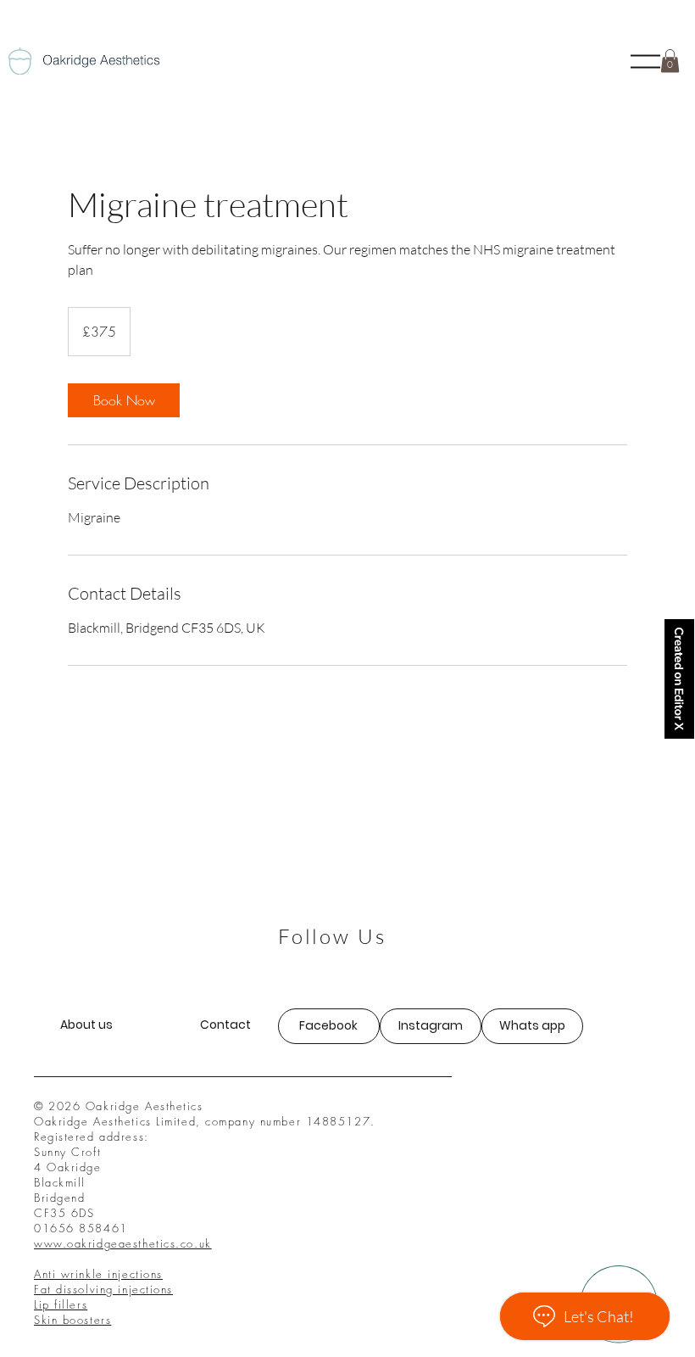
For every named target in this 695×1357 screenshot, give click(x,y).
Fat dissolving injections (103, 1289)
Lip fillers (60, 1304)
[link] (124, 400)
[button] (645, 61)
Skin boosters (72, 1319)
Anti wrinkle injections (98, 1274)
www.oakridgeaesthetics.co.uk (123, 1243)
